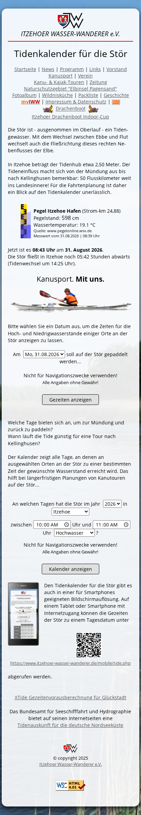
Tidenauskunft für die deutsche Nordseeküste (70, 725)
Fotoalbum (24, 95)
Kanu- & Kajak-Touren (59, 82)
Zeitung (98, 82)
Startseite (25, 69)
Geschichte (116, 95)
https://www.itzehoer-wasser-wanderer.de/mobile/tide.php (70, 663)
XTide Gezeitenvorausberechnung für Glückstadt (70, 697)
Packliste (88, 95)
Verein (85, 75)
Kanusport (61, 75)
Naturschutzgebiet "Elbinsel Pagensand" (70, 88)
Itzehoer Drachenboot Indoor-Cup (70, 116)
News (48, 69)
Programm (72, 69)
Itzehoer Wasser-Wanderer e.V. (70, 764)
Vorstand (116, 69)
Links (95, 69)
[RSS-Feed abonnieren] (116, 101)
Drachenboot (71, 109)
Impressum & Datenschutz (76, 101)
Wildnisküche (57, 95)
